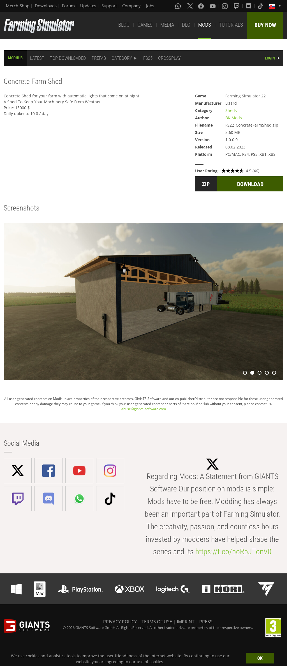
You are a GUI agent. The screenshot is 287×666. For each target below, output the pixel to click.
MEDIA (167, 25)
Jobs (150, 5)
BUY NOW (265, 25)
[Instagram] (225, 6)
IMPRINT (186, 622)
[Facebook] (201, 6)
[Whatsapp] (178, 6)
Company (131, 5)
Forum (68, 5)
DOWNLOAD (250, 184)
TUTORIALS (231, 25)
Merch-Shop (17, 5)
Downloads (46, 5)
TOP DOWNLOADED (68, 58)
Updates (88, 5)
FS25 (147, 58)
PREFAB (99, 58)
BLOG (123, 25)
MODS (204, 25)
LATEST (37, 58)
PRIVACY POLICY (120, 622)
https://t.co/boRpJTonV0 (233, 551)
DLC (186, 25)
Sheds (231, 110)
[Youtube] (213, 6)
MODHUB (15, 58)
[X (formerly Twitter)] (190, 6)
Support (109, 5)
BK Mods (233, 117)
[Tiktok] (261, 6)
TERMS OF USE (157, 622)
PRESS (205, 622)
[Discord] (249, 6)
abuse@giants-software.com (143, 408)
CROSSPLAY (169, 58)
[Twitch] (237, 6)
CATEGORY (122, 58)
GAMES (144, 25)
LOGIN (270, 58)
